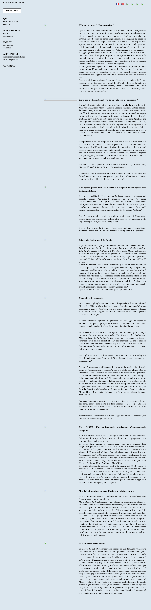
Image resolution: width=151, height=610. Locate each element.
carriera (6, 24)
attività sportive (10, 59)
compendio (8, 36)
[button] (12, 10)
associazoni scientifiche (14, 57)
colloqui (7, 47)
